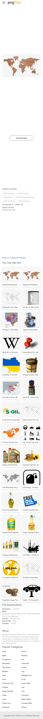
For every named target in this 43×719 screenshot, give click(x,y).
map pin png (7, 197)
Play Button (6, 667)
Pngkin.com (6, 703)
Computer (25, 695)
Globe (4, 695)
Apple (4, 655)
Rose (4, 679)
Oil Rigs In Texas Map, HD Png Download (17, 330)
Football (5, 687)
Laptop (24, 667)
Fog (23, 671)
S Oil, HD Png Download (11, 420)
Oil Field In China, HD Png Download (15, 397)
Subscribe (25, 663)
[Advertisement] (21, 32)
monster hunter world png (25, 197)
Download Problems (18, 257)
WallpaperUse (27, 675)
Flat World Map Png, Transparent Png (16, 487)
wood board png (9, 201)
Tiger (4, 675)
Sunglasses (6, 659)
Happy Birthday (7, 691)
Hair (23, 687)
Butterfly (25, 655)
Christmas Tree (7, 683)
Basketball (6, 663)
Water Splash (26, 699)
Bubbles (5, 671)
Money (24, 707)
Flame (24, 651)
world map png (8, 193)
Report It (5, 257)
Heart (4, 651)
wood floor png (23, 193)
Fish (23, 691)
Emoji (24, 679)
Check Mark (26, 683)
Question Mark (27, 703)
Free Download (21, 138)
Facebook (5, 707)
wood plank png (24, 201)
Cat (23, 659)
